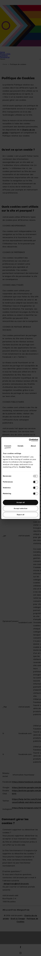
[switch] (35, 482)
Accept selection (20, 508)
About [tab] (33, 446)
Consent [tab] (7, 446)
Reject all (20, 515)
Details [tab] (20, 446)
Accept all (21, 502)
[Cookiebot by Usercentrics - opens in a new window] (29, 440)
